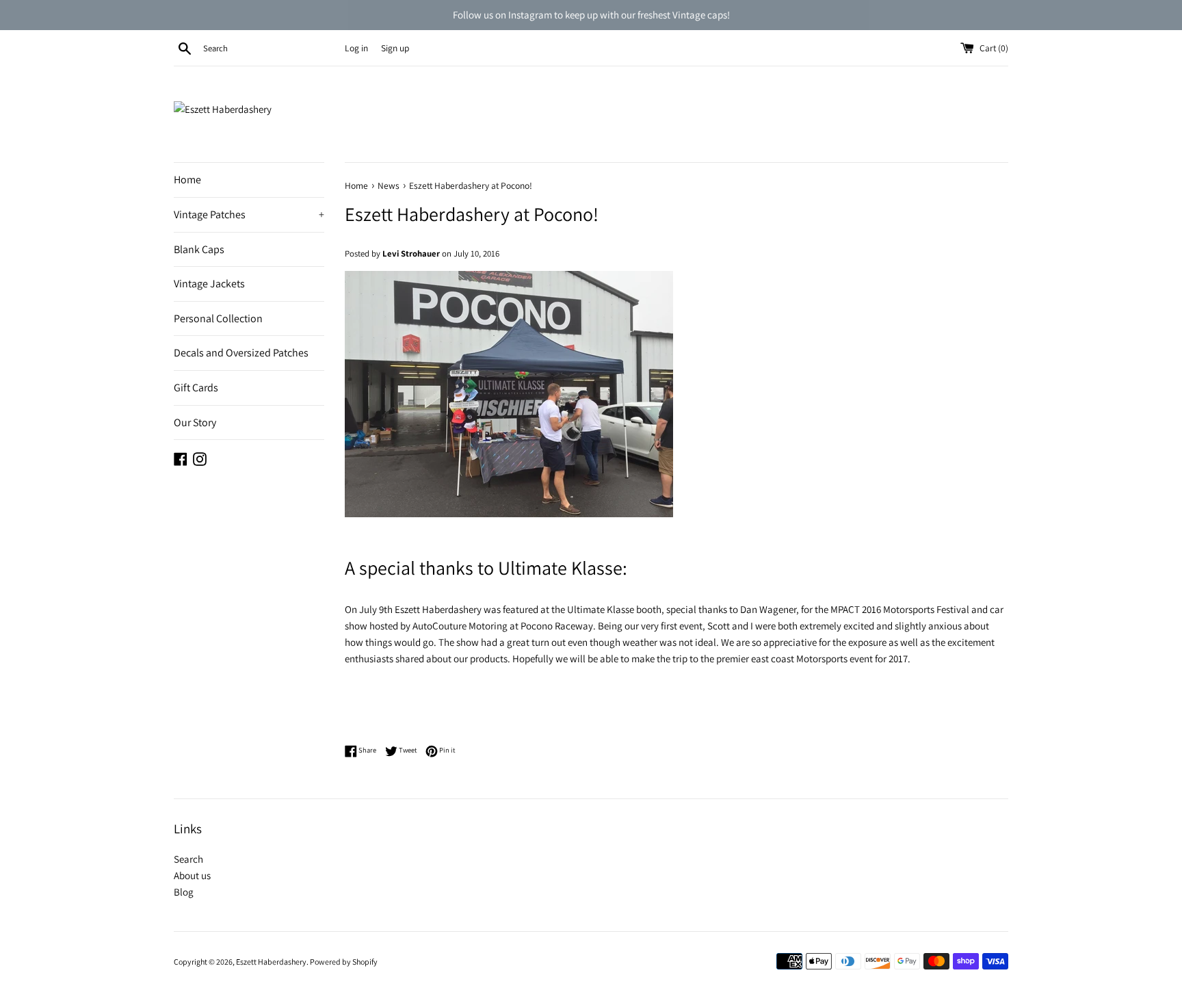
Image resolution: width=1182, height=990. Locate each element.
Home (187, 179)
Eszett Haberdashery (271, 961)
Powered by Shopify (344, 961)
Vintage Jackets (209, 283)
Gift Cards (196, 387)
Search (188, 858)
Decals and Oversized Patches (241, 353)
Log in (356, 48)
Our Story (195, 422)
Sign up (395, 48)
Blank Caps (199, 249)
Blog (184, 891)
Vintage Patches (249, 214)
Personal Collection (218, 318)
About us (192, 875)
